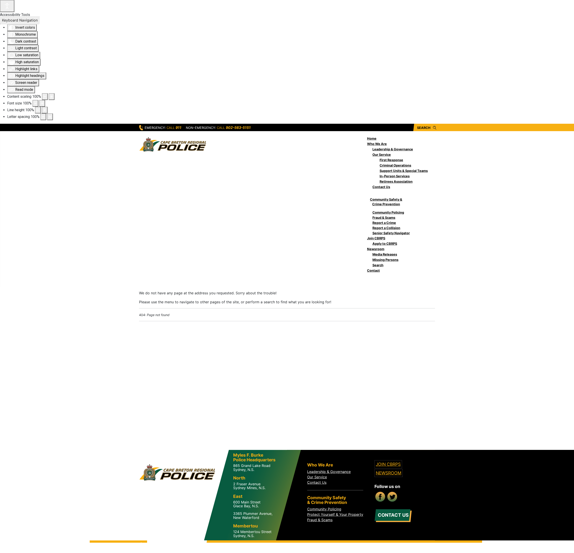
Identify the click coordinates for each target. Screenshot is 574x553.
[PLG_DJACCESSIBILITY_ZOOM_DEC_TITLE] (45, 96)
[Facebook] (380, 497)
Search (423, 128)
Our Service (317, 477)
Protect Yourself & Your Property (335, 514)
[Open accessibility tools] (7, 6)
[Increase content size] (51, 96)
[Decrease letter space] (43, 116)
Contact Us (316, 482)
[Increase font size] (42, 103)
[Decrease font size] (35, 103)
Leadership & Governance (329, 471)
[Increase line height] (45, 110)
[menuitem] (371, 138)
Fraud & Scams (320, 520)
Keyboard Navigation (20, 20)
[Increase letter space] (50, 116)
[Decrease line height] (38, 110)
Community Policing (324, 509)
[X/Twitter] (392, 497)
